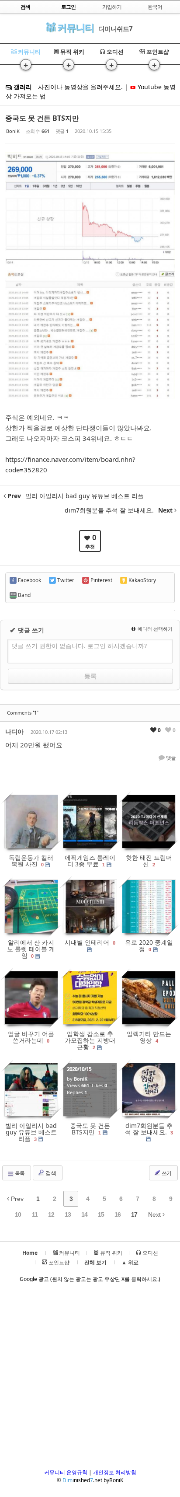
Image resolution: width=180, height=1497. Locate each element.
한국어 (155, 6)
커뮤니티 (74, 27)
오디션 (114, 52)
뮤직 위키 (71, 52)
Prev (16, 1198)
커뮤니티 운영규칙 (65, 1472)
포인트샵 (157, 52)
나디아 (14, 731)
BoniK (13, 131)
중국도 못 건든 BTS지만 (42, 118)
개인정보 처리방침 (114, 1472)
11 (35, 1214)
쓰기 (166, 1173)
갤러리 (22, 87)
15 (101, 1214)
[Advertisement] (90, 1378)
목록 (19, 1173)
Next (155, 1214)
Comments (22, 712)
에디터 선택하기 (154, 628)
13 (68, 1214)
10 (18, 1214)
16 (117, 1214)
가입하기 (111, 6)
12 (51, 1214)
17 (134, 1214)
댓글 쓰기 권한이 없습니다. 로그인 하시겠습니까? (79, 646)
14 (84, 1214)
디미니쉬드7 (115, 28)
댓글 (170, 757)
